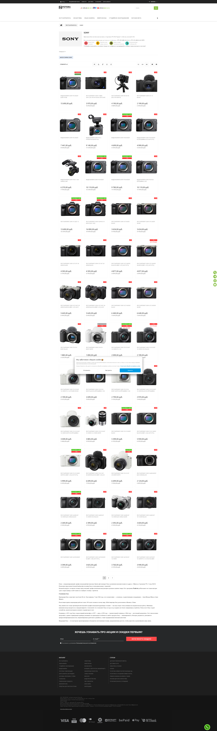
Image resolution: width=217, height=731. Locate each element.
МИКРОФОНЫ (87, 663)
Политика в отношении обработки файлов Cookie (122, 673)
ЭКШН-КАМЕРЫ (63, 663)
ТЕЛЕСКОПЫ (62, 678)
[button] (215, 272)
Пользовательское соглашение (119, 681)
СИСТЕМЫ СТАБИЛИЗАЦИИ (66, 671)
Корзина (153, 1)
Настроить (108, 370)
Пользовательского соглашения (86, 643)
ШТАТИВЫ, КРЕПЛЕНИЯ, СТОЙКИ (67, 676)
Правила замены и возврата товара (120, 676)
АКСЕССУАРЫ (87, 683)
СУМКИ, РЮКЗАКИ (88, 673)
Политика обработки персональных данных (122, 671)
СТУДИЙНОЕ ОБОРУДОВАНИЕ (66, 666)
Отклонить (86, 370)
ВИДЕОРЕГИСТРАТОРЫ (90, 678)
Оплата (112, 668)
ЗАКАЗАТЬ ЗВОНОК (208, 727)
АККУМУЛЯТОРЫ (63, 683)
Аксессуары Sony (66, 57)
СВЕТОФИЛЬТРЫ (88, 681)
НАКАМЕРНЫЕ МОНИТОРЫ (91, 671)
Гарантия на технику (115, 666)
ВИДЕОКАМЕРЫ (63, 668)
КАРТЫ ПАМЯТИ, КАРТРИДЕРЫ (66, 673)
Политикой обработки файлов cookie (130, 366)
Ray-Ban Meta (88, 666)
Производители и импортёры (118, 678)
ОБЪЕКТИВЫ (87, 661)
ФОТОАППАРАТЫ (63, 661)
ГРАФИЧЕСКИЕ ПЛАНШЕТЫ (65, 681)
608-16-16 (90, 8)
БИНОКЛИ (86, 676)
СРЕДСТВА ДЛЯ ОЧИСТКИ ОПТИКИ (67, 686)
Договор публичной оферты (118, 661)
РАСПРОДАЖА (87, 686)
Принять (130, 370)
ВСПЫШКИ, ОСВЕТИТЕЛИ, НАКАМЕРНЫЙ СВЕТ (95, 668)
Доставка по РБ (114, 663)
